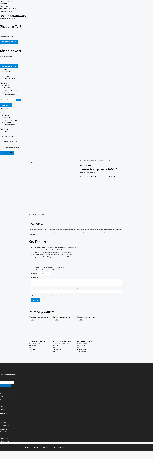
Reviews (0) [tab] (40, 214)
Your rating (35, 274)
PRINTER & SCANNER (10, 90)
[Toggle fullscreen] (7, 455)
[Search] (18, 100)
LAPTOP (6, 85)
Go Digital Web (61, 447)
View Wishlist (7, 153)
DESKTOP (7, 87)
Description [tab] (32, 214)
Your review (35, 277)
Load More (6, 105)
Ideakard (102, 176)
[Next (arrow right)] (7, 457)
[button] (33, 349)
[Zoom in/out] (2, 455)
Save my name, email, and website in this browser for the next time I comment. (53, 296)
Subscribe (5, 386)
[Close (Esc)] (16, 455)
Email (79, 288)
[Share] (11, 455)
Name (33, 288)
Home (81, 161)
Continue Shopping (9, 41)
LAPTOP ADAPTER (103, 161)
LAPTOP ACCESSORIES (10, 95)
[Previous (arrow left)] (2, 457)
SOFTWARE (7, 92)
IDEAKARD (112, 176)
